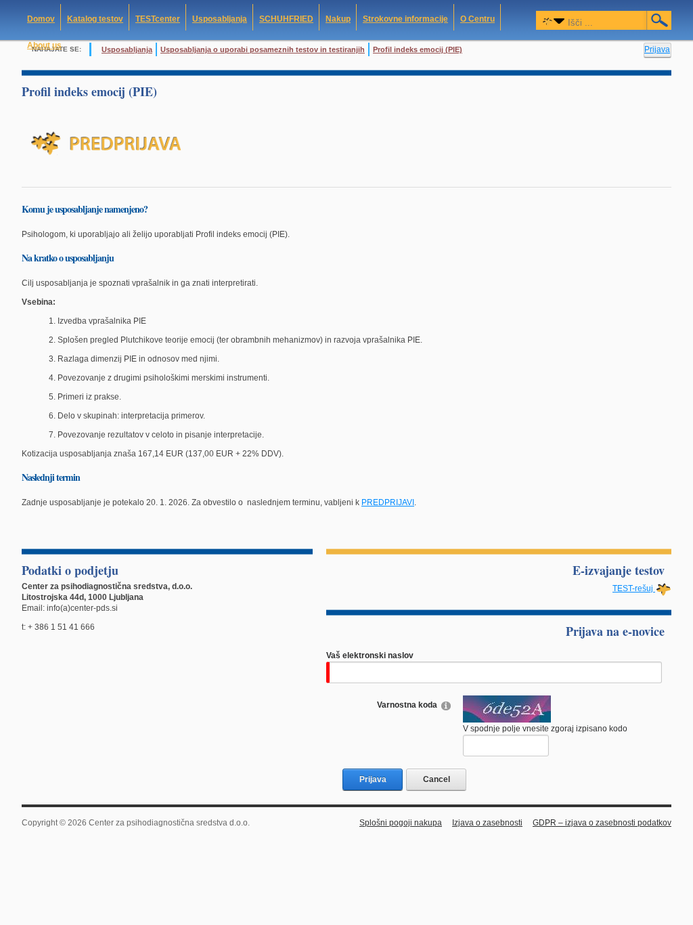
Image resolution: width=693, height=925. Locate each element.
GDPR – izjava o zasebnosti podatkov (602, 822)
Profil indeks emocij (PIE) (417, 49)
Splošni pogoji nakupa (400, 822)
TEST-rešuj (633, 588)
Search (660, 20)
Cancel (436, 779)
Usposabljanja (127, 49)
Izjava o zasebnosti (487, 822)
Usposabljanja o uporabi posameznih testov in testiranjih (262, 49)
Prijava (657, 49)
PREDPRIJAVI (387, 502)
